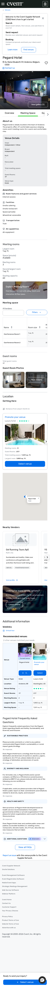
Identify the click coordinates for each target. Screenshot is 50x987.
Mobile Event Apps (9, 883)
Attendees (7, 309)
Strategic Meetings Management (14, 886)
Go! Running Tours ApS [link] (17, 549)
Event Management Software (13, 875)
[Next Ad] (46, 441)
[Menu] (3, 4)
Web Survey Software (10, 890)
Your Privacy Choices (10, 911)
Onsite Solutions (8, 869)
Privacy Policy (7, 916)
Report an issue (9, 855)
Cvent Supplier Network (11, 866)
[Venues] (45, 4)
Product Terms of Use (10, 920)
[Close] (42, 18)
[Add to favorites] (46, 63)
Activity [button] (9, 567)
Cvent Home (6, 899)
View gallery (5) (38, 104)
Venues (7, 10)
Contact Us (6, 903)
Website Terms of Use (10, 924)
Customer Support (9, 907)
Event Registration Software (13, 879)
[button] (21, 312)
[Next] (47, 114)
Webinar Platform (8, 894)
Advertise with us (9, 928)
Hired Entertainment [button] (22, 567)
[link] (21, 539)
